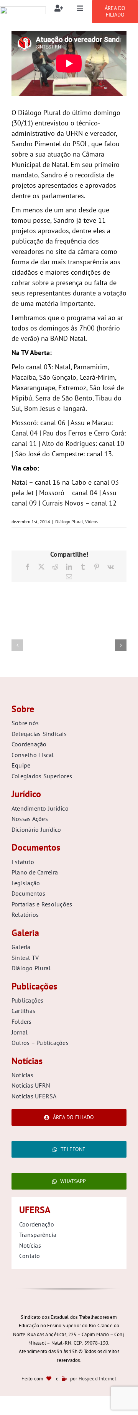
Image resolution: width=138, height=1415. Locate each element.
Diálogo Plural (69, 521)
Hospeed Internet (98, 1378)
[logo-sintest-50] (23, 9)
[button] (17, 645)
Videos (91, 521)
